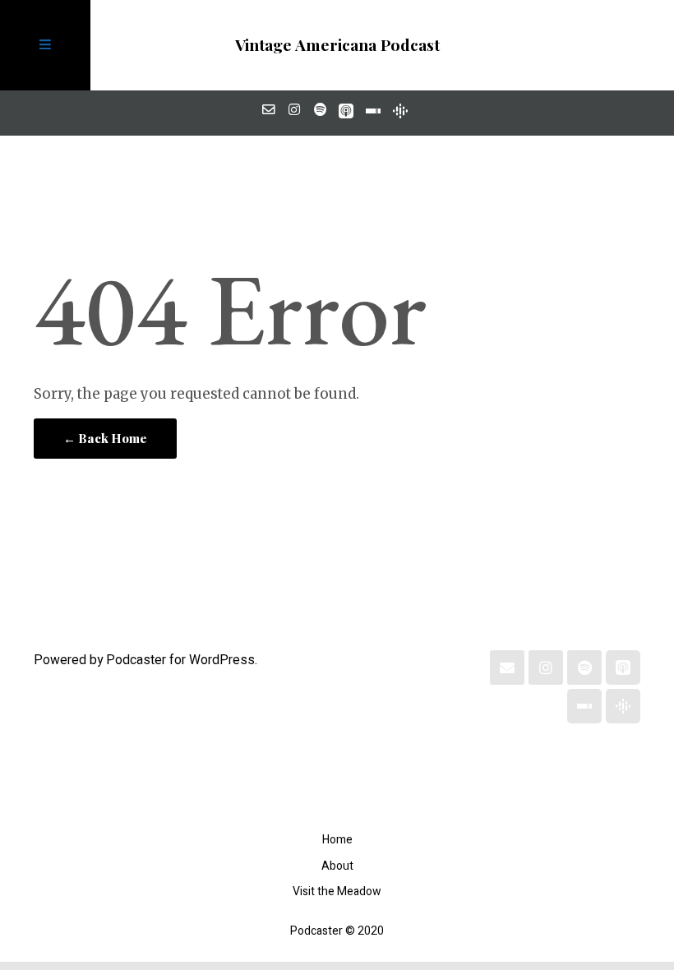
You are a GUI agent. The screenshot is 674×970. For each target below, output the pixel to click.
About (337, 866)
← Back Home (105, 438)
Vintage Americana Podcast (337, 44)
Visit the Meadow (337, 891)
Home (337, 839)
